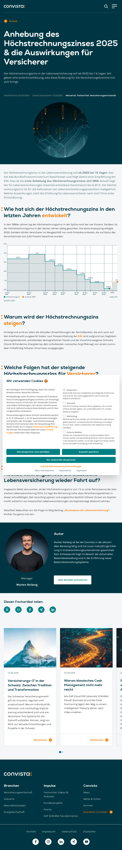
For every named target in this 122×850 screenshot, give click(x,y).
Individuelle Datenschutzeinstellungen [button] (61, 466)
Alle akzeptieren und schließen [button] (33, 452)
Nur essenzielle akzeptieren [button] (61, 459)
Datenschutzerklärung (45, 426)
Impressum (81, 470)
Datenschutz (65, 470)
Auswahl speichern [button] (89, 452)
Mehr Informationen (44, 470)
